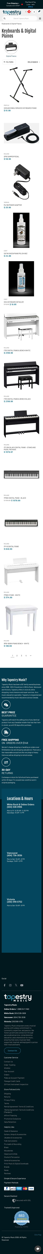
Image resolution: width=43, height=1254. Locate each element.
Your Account (9, 1071)
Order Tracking (9, 1065)
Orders (6, 1075)
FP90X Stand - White (12, 595)
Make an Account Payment (14, 1078)
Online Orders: (10, 1009)
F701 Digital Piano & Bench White (17, 350)
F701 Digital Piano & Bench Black (17, 399)
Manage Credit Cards (12, 1081)
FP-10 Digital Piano (11, 546)
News (6, 1170)
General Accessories (12, 1160)
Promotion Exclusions (12, 1119)
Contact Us (12, 1050)
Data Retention (10, 1122)
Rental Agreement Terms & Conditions (19, 1106)
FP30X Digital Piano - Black (15, 498)
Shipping (7, 1093)
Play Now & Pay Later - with (30, 4)
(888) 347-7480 (23, 1009)
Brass (6, 1147)
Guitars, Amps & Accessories (15, 1134)
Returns (7, 1097)
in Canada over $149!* (13, 4)
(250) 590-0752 (13, 1021)
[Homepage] (12, 12)
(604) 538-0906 (15, 1013)
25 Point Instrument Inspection (16, 1084)
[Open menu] (39, 18)
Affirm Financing (10, 1115)
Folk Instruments (10, 1141)
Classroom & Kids (10, 1154)
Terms (6, 1103)
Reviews (7, 1173)
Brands (6, 1167)
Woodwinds (8, 1150)
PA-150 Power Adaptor (13, 205)
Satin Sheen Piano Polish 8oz (15, 253)
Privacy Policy (9, 1100)
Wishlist (7, 1068)
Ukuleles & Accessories (13, 1137)
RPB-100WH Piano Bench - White (16, 643)
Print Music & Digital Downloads (16, 1163)
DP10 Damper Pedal (11, 157)
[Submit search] (4, 18)
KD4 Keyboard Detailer (14, 302)
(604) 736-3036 (14, 1017)
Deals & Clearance (11, 1131)
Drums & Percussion (12, 1157)
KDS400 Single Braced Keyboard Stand (20, 108)
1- (17, 1009)
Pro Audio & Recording (12, 1144)
